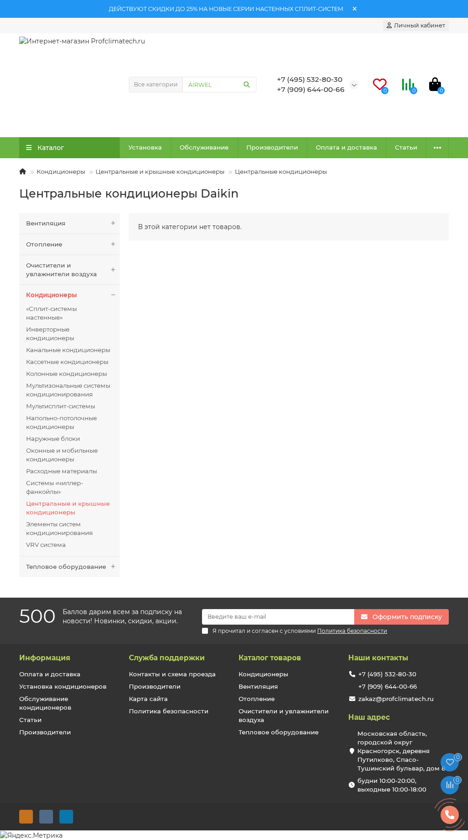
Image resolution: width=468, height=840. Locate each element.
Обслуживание (204, 147)
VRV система (46, 544)
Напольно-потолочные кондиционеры (61, 422)
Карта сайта (148, 698)
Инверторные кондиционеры (50, 334)
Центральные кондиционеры (281, 171)
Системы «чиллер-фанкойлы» (54, 487)
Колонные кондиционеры (66, 373)
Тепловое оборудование (66, 566)
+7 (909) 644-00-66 (387, 686)
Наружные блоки (53, 438)
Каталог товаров (270, 657)
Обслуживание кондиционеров (45, 703)
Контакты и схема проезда (172, 674)
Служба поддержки (167, 657)
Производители (272, 147)
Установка (145, 147)
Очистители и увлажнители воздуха (61, 270)
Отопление (44, 244)
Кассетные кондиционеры (67, 361)
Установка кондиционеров (62, 686)
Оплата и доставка (346, 147)
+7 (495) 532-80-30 (387, 674)
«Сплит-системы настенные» (51, 313)
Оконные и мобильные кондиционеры (62, 455)
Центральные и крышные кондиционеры (160, 171)
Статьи (406, 147)
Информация (44, 657)
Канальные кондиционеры (68, 349)
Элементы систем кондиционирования (59, 528)
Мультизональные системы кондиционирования (68, 390)
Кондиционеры (61, 171)
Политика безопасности (168, 711)
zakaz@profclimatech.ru (396, 698)
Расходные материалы (61, 471)
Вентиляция (45, 223)
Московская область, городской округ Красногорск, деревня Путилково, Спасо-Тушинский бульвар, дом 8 (401, 751)
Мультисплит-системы (60, 406)
